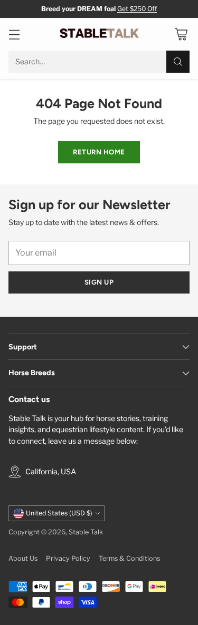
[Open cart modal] (181, 34)
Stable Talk (86, 532)
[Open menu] (14, 34)
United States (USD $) (59, 513)
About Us (22, 558)
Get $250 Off (137, 9)
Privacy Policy (68, 558)
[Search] (178, 62)
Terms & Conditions (129, 558)
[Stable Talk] (99, 34)
